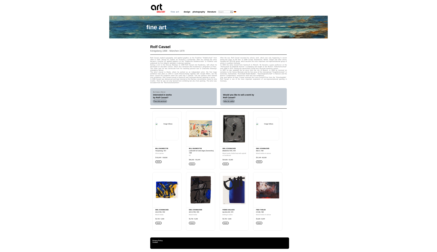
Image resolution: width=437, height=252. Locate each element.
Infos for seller (229, 101)
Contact (155, 242)
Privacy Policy (157, 240)
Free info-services (160, 101)
